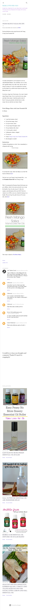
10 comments (9, 502)
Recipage (17, 147)
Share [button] (3, 260)
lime (7, 262)
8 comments (9, 457)
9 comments (9, 595)
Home (4, 14)
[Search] (27, 2)
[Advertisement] (15, 371)
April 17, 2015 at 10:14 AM (18, 304)
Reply (8, 279)
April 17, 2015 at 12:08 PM (13, 313)
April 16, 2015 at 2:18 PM (18, 282)
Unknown (9, 282)
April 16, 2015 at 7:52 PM (18, 293)
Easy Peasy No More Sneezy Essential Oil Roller (13, 454)
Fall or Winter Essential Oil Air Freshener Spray (14, 499)
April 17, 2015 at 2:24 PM (21, 322)
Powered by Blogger (16, 605)
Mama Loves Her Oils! (10, 5)
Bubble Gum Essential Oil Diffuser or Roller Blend (13, 536)
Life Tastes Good (11, 270)
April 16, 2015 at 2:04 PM (22, 270)
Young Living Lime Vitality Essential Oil (18, 136)
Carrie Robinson (11, 322)
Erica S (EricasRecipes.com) (14, 312)
